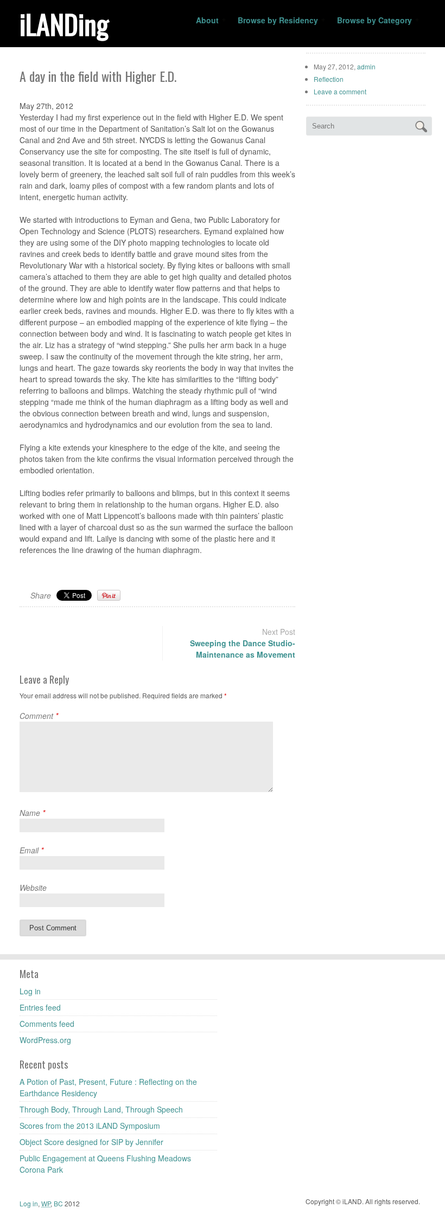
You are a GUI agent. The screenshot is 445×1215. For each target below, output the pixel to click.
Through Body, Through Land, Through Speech (101, 1109)
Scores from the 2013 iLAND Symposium (90, 1125)
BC (59, 1203)
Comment (39, 715)
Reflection (329, 78)
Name (32, 812)
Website (33, 887)
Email (31, 850)
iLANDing (64, 23)
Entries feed (40, 1007)
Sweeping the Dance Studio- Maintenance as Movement (242, 649)
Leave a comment (340, 91)
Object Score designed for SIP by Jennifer (91, 1141)
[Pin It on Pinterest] (108, 595)
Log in (30, 991)
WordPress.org (45, 1039)
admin (366, 66)
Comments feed (47, 1023)
